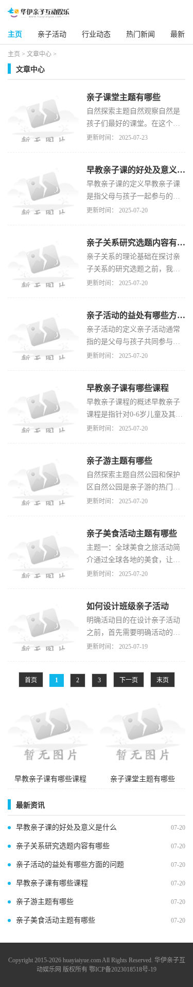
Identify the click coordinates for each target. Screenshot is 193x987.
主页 (15, 34)
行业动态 (96, 34)
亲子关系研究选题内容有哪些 (63, 846)
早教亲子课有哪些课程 (52, 883)
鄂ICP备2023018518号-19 (122, 969)
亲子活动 (52, 34)
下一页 (128, 680)
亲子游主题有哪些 (45, 902)
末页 (162, 680)
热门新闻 (140, 34)
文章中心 (39, 54)
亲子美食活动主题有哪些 (55, 920)
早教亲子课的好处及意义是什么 (66, 827)
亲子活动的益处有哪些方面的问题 (70, 864)
